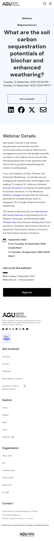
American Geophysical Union (16, 525)
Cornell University (12, 187)
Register (27, 292)
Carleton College (11, 195)
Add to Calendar (27, 99)
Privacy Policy (44, 525)
